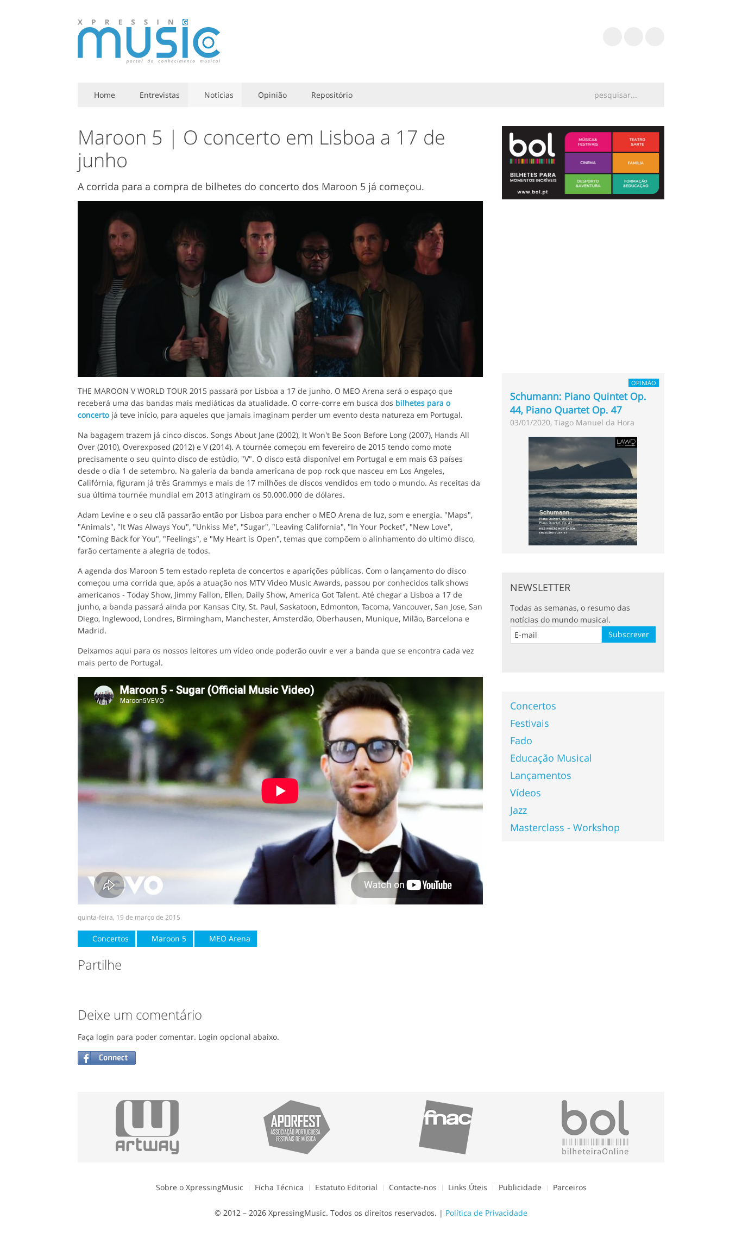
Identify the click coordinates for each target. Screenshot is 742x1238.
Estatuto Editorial (346, 1187)
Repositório (331, 95)
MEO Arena (228, 938)
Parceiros (570, 1187)
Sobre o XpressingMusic (199, 1187)
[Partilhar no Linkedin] (151, 989)
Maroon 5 (167, 938)
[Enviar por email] (173, 989)
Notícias (218, 95)
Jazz (518, 809)
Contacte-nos (413, 1187)
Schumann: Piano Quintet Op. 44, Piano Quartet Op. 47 (578, 402)
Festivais (529, 723)
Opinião (271, 95)
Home (103, 95)
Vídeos (525, 792)
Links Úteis (467, 1187)
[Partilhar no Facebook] (86, 989)
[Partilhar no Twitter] (108, 989)
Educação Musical (551, 757)
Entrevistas (158, 95)
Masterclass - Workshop (565, 827)
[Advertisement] (583, 286)
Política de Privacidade (486, 1213)
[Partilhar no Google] (130, 989)
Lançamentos (540, 775)
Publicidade (520, 1187)
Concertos (109, 938)
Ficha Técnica (279, 1187)
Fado (521, 740)
